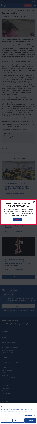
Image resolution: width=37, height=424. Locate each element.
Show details (28, 415)
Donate (17, 219)
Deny (6, 420)
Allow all (30, 420)
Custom (17, 420)
